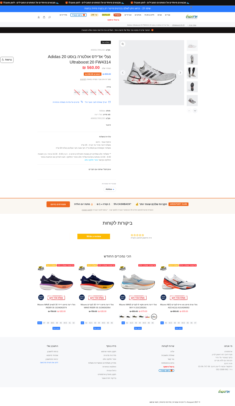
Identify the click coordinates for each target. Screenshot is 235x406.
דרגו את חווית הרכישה (49, 362)
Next (180, 72)
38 (48, 323)
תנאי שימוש (154, 402)
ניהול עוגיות (111, 370)
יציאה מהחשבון (52, 359)
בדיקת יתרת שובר (109, 378)
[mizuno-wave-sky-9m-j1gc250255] (141, 317)
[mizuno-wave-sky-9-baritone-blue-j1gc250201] (122, 317)
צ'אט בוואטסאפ (167, 363)
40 (61, 323)
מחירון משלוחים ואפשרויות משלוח (102, 363)
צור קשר (171, 359)
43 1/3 (93, 92)
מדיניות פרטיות (110, 355)
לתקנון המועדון (87, 210)
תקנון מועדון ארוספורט (107, 374)
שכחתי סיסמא (52, 355)
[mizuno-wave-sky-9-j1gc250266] (135, 317)
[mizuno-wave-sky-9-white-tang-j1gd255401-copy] (148, 317)
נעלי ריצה (98, 114)
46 (107, 92)
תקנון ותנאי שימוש (108, 351)
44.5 (183, 323)
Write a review (94, 236)
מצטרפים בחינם (58, 204)
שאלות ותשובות (167, 355)
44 (101, 92)
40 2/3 (77, 92)
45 (188, 323)
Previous (122, 72)
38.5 (52, 323)
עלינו (172, 351)
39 (57, 323)
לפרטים (83, 79)
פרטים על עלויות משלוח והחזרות (66, 102)
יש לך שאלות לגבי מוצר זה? (96, 102)
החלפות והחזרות (109, 367)
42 (166, 323)
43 (175, 323)
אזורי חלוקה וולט (109, 359)
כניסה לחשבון (52, 351)
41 (162, 323)
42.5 (170, 323)
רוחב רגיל (179, 328)
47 (195, 323)
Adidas (102, 111)
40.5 (65, 323)
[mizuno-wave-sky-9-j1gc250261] (154, 317)
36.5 (39, 323)
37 (44, 323)
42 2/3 (85, 92)
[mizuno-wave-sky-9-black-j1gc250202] (128, 317)
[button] (7, 60)
